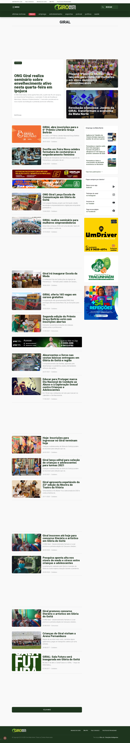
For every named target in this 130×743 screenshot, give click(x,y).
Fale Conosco (29, 1)
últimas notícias (19, 14)
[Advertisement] (65, 43)
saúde (96, 14)
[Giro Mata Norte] (65, 7)
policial (79, 14)
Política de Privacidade (64, 1)
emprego (42, 14)
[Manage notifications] (4, 738)
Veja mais (47, 710)
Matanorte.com (17, 1)
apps (52, 1)
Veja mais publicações (93, 172)
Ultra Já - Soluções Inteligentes (109, 737)
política (88, 14)
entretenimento (55, 14)
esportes (69, 14)
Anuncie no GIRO (42, 1)
